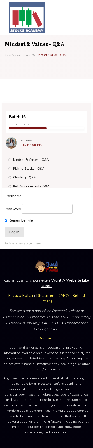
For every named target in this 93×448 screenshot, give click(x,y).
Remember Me (20, 220)
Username (13, 195)
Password (13, 209)
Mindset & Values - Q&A (31, 160)
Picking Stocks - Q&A (28, 168)
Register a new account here (23, 243)
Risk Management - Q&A (31, 186)
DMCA (63, 295)
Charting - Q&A (24, 177)
